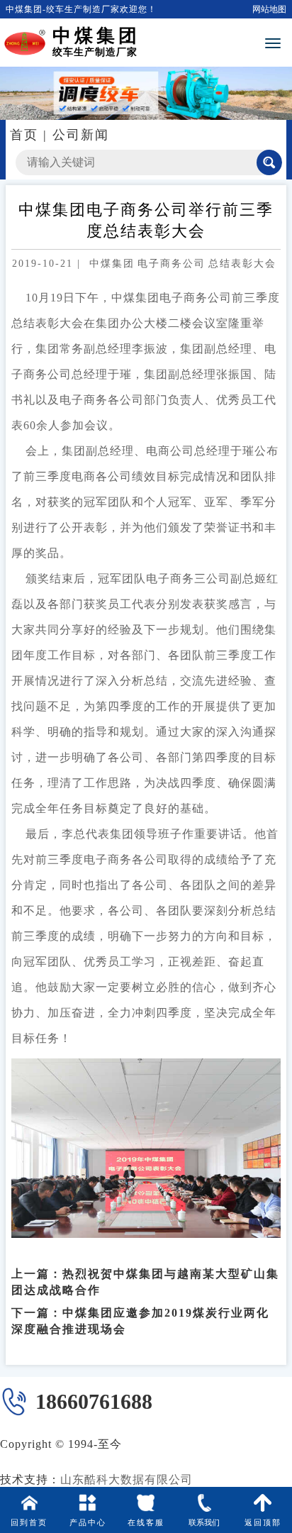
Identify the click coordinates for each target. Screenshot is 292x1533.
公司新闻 (80, 135)
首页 (24, 135)
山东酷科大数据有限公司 (126, 1479)
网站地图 (269, 9)
